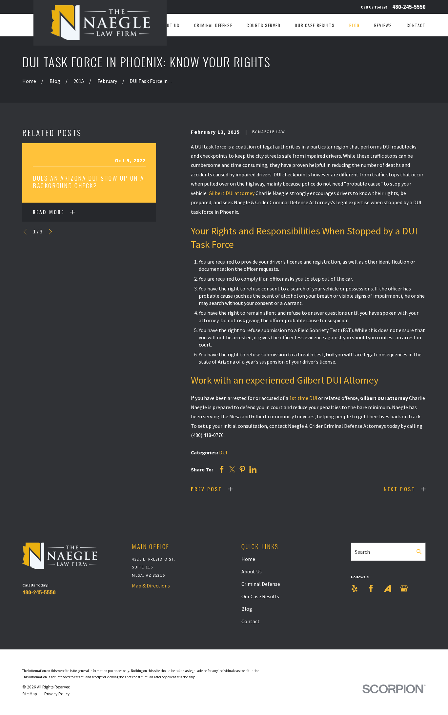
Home (248, 559)
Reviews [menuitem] (383, 25)
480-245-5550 (409, 7)
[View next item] (50, 231)
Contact (250, 621)
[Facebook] (371, 588)
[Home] (100, 22)
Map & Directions (151, 585)
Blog (246, 609)
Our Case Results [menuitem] (315, 25)
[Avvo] (387, 588)
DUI (223, 452)
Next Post (399, 489)
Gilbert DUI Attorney (337, 380)
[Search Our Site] (419, 551)
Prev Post (206, 489)
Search (362, 551)
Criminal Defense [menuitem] (213, 25)
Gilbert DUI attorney (232, 193)
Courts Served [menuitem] (264, 25)
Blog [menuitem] (354, 25)
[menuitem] (29, 694)
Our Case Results (260, 596)
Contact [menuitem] (416, 25)
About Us (251, 571)
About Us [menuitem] (169, 25)
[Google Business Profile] (404, 588)
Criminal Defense (260, 584)
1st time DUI (303, 398)
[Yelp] (354, 588)
